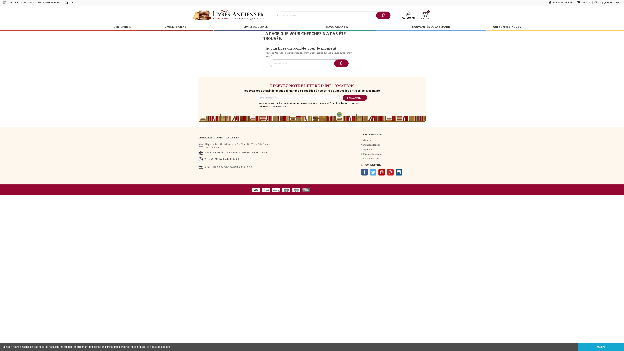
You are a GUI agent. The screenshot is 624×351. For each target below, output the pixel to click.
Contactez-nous (371, 158)
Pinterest (390, 172)
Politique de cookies (158, 347)
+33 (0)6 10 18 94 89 (608, 2)
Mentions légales (563, 2)
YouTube (381, 172)
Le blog (73, 2)
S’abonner (356, 97)
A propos (367, 149)
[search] (383, 15)
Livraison (367, 140)
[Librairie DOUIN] (228, 15)
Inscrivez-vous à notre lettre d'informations (34, 2)
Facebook (364, 172)
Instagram (399, 172)
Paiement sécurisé (372, 154)
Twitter (373, 172)
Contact (585, 2)
